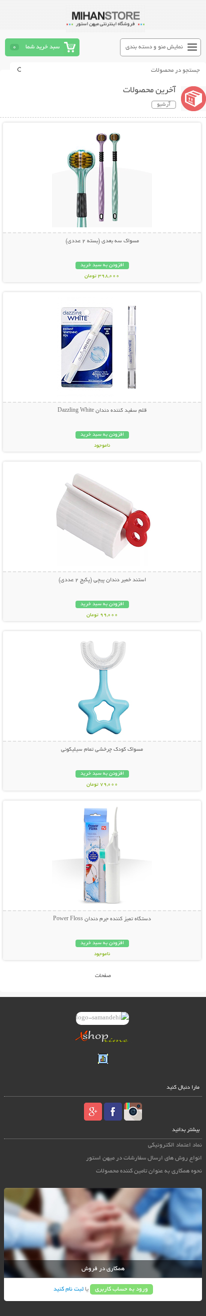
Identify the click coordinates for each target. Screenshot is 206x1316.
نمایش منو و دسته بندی (154, 47)
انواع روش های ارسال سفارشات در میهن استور (144, 1158)
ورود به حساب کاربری (121, 1289)
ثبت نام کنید (69, 1289)
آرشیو (163, 105)
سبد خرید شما (43, 47)
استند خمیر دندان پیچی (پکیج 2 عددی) (102, 580)
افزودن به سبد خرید (102, 265)
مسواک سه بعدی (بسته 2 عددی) (102, 241)
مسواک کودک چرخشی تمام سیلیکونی (102, 750)
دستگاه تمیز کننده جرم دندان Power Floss (102, 919)
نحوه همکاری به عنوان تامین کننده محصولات (149, 1171)
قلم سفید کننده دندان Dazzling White (102, 411)
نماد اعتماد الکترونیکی (175, 1145)
